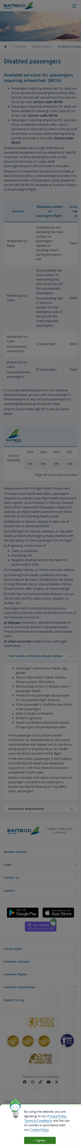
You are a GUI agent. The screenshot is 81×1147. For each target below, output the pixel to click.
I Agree (40, 1140)
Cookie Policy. (39, 1130)
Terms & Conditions (38, 1121)
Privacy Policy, (57, 1116)
